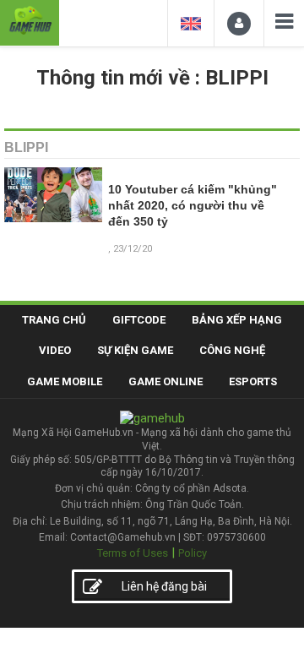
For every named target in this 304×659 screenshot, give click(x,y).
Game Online (165, 381)
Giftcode (139, 319)
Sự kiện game (135, 350)
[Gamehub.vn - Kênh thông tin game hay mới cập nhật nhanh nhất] (29, 21)
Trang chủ (54, 319)
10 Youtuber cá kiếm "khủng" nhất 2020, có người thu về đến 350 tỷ (192, 205)
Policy (192, 553)
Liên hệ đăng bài (164, 586)
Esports (253, 381)
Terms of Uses (132, 553)
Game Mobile (64, 381)
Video (55, 350)
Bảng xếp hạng (237, 319)
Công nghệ (232, 350)
